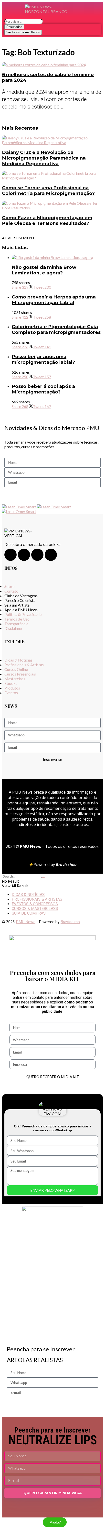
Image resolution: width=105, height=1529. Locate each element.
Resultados (14, 27)
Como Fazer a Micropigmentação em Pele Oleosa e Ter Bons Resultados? (47, 220)
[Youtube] (37, 555)
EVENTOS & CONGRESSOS (35, 904)
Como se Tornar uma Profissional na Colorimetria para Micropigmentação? (48, 190)
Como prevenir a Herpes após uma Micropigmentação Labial (54, 299)
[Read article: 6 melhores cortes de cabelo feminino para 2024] (52, 64)
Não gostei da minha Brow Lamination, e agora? (44, 270)
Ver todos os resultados (23, 32)
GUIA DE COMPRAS (29, 913)
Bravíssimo (70, 922)
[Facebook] (24, 555)
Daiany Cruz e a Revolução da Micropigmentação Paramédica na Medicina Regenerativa (44, 157)
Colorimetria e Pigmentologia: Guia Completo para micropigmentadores (56, 329)
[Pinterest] (51, 555)
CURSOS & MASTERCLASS (35, 908)
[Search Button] (43, 877)
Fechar (93, 1100)
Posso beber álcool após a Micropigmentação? (43, 389)
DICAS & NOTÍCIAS (28, 894)
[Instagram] (10, 555)
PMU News (25, 922)
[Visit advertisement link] (19, 506)
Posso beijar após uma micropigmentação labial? (43, 359)
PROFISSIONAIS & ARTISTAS (37, 899)
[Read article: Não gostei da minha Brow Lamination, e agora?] (57, 257)
